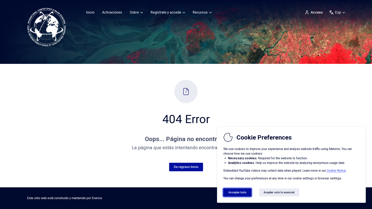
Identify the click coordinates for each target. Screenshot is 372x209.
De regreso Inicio (186, 167)
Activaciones (112, 12)
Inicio (90, 12)
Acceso (317, 12)
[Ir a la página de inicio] (46, 27)
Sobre (134, 12)
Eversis (97, 198)
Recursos (200, 12)
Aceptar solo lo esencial (279, 192)
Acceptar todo (237, 192)
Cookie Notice (336, 170)
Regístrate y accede (166, 12)
